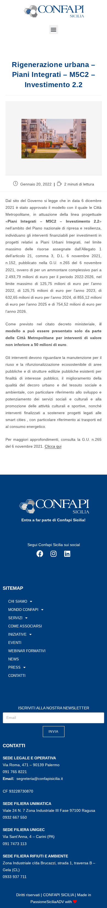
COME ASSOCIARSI (25, 626)
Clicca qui (53, 446)
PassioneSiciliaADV (47, 901)
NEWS (13, 659)
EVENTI (14, 643)
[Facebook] (40, 553)
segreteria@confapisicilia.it (39, 778)
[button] (53, 29)
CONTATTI (17, 676)
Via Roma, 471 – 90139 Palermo (31, 765)
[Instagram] (53, 553)
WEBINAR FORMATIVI (27, 651)
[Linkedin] (67, 553)
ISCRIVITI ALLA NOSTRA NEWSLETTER (53, 708)
